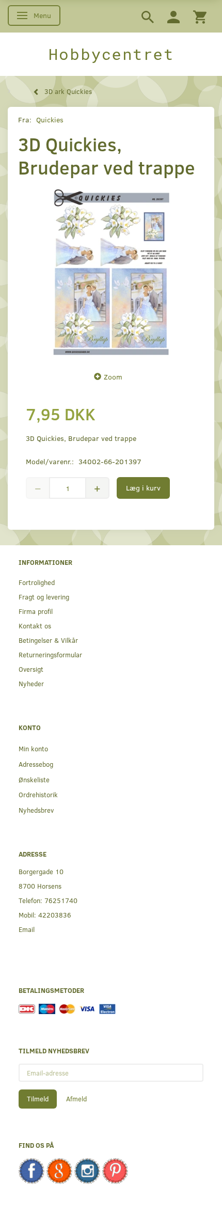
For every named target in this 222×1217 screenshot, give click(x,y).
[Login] (173, 16)
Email (27, 929)
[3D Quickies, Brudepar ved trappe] (111, 272)
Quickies (50, 119)
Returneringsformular (50, 654)
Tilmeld (38, 1098)
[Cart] (199, 16)
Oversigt (31, 669)
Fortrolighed (37, 582)
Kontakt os (35, 625)
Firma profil (36, 611)
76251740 (60, 900)
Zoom (113, 377)
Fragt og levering (44, 596)
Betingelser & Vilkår (48, 640)
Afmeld (76, 1098)
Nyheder (31, 683)
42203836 (54, 914)
